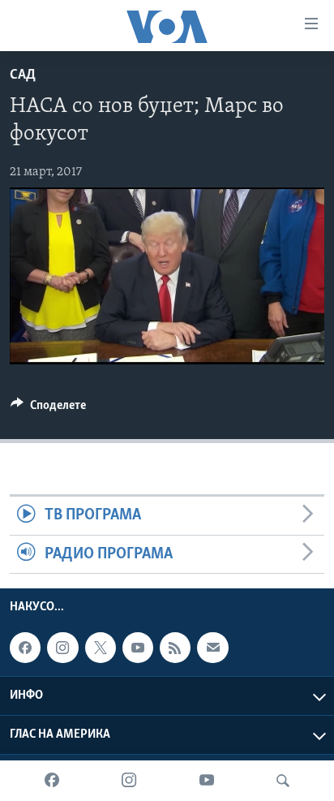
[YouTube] (207, 780)
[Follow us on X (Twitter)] (100, 647)
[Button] (48, 409)
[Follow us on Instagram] (62, 647)
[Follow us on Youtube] (137, 647)
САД (23, 75)
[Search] (283, 780)
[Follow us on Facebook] (25, 647)
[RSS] (175, 647)
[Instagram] (129, 780)
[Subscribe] (212, 647)
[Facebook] (52, 780)
